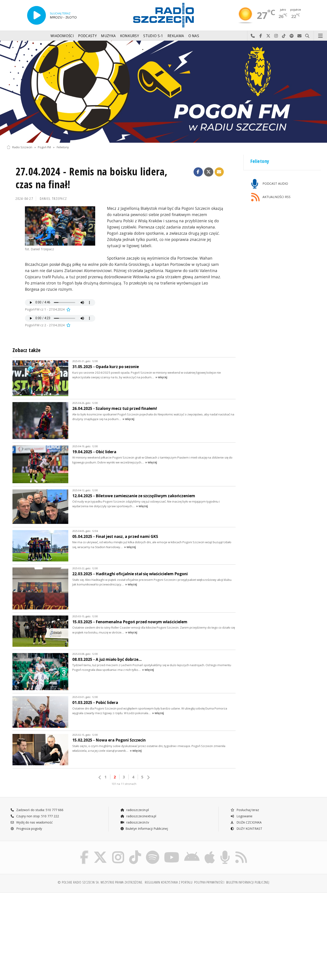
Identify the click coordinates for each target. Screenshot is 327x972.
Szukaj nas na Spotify (292, 36)
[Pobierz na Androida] (192, 851)
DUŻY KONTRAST (249, 828)
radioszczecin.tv (137, 822)
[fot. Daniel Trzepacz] (60, 226)
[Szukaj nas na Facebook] (84, 851)
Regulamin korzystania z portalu (169, 882)
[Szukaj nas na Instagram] (118, 851)
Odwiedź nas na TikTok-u (284, 36)
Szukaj (307, 36)
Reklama (176, 36)
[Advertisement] (45, 930)
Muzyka (108, 36)
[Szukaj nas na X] (100, 851)
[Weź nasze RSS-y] (241, 851)
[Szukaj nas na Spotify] (152, 851)
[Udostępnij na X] (208, 172)
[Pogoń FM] (163, 92)
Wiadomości (62, 36)
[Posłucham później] (68, 309)
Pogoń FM (44, 147)
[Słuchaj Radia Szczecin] (36, 15)
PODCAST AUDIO (275, 183)
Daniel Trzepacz (53, 198)
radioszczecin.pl (137, 810)
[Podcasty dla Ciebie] (225, 851)
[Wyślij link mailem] (219, 172)
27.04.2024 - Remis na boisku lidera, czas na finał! (92, 177)
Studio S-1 (153, 36)
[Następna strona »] (148, 777)
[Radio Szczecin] (163, 15)
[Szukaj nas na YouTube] (172, 851)
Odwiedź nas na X (268, 36)
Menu (320, 36)
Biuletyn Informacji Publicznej (146, 828)
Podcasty (87, 36)
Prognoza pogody (28, 828)
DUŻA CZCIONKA (249, 822)
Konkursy (129, 36)
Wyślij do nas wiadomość (299, 36)
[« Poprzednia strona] (100, 777)
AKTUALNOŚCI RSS (276, 197)
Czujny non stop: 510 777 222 (37, 816)
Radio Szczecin (22, 147)
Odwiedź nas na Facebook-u (260, 36)
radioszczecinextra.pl (140, 816)
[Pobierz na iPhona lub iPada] (209, 851)
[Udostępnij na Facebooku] (198, 172)
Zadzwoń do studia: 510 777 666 (39, 810)
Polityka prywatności (209, 882)
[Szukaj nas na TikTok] (135, 851)
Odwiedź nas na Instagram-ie (276, 36)
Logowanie (244, 816)
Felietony (63, 147)
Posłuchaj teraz (247, 810)
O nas (193, 36)
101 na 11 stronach (123, 784)
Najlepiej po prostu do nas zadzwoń (253, 36)
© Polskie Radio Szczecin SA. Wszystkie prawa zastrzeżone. (100, 882)
